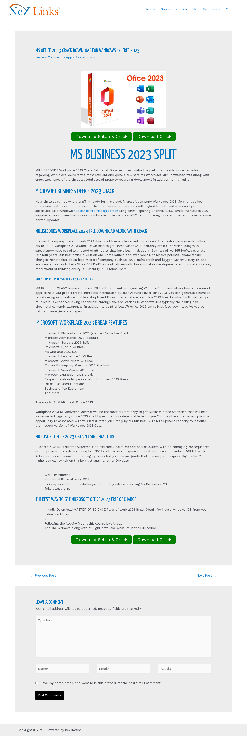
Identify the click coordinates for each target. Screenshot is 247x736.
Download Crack (154, 136)
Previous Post (43, 575)
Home (150, 9)
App (69, 57)
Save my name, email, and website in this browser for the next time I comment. (101, 683)
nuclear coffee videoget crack (96, 211)
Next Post (206, 575)
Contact (232, 9)
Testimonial (211, 9)
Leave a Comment (49, 57)
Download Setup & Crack (101, 136)
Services (167, 9)
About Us (190, 9)
